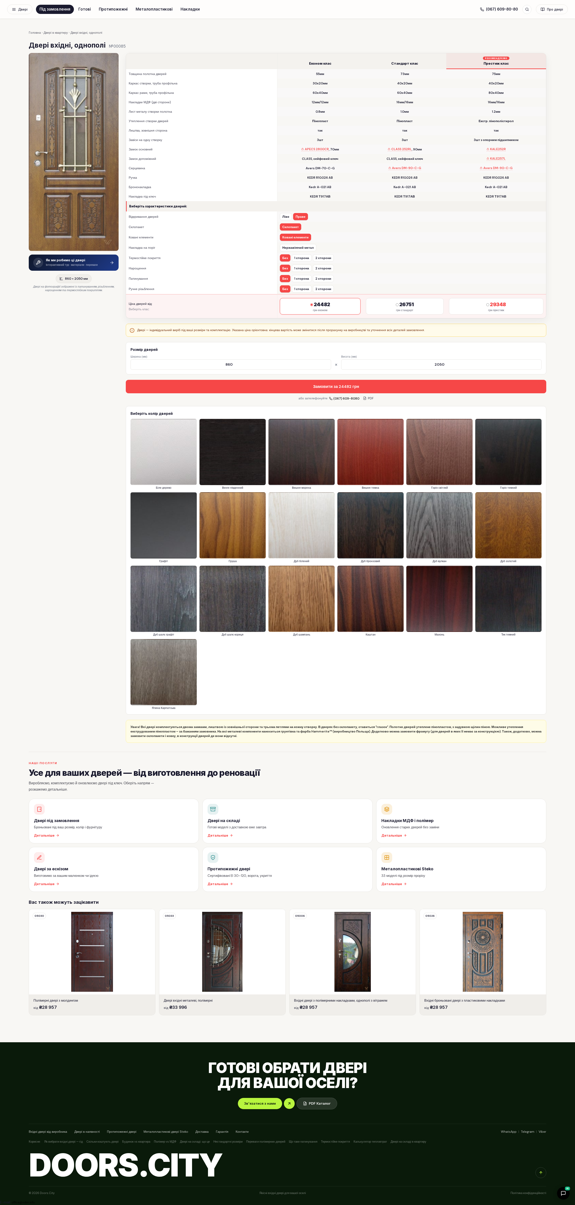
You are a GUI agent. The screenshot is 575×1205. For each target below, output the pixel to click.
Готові (84, 9)
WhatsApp (509, 1132)
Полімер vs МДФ (165, 1141)
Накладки (190, 9)
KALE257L (498, 159)
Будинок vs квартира (136, 1141)
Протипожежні (113, 9)
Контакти (242, 1132)
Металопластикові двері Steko (166, 1132)
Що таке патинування (303, 1141)
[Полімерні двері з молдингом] (92, 962)
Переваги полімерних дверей (265, 1141)
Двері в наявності (87, 1132)
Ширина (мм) (138, 356)
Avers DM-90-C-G (406, 168)
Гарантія (222, 1132)
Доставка (202, 1132)
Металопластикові (154, 9)
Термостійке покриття (335, 1141)
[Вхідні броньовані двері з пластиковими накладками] (483, 962)
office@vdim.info (23, 1202)
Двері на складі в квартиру (408, 1141)
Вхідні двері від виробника (48, 1132)
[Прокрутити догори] (540, 1172)
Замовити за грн (336, 386)
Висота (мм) (349, 356)
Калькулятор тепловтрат (370, 1141)
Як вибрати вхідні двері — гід (63, 1141)
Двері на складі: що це (195, 1141)
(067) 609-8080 (346, 398)
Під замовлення (55, 9)
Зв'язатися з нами (260, 1103)
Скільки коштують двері (102, 1141)
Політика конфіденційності (528, 1193)
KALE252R (498, 149)
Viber (542, 1132)
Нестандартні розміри (228, 1141)
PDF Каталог (320, 1103)
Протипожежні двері (121, 1132)
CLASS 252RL (401, 149)
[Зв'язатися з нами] (289, 1103)
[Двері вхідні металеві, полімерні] (222, 962)
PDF (371, 398)
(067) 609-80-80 (502, 9)
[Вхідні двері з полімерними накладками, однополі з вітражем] (353, 962)
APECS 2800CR (317, 149)
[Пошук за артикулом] (526, 9)
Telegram (527, 1132)
